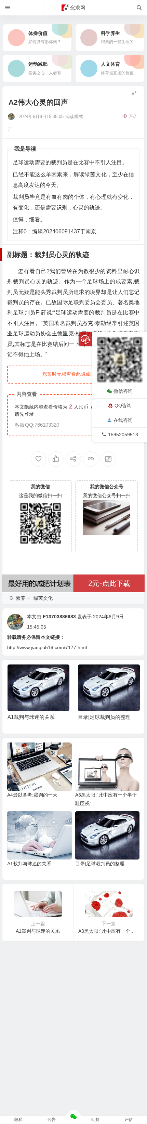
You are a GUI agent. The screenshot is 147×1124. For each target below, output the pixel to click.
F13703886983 (59, 616)
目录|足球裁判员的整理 (104, 717)
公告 (52, 1119)
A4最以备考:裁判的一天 (32, 795)
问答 (95, 1119)
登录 (29, 414)
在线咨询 (123, 420)
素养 (20, 598)
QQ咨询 (123, 405)
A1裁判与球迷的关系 (31, 717)
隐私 (18, 1119)
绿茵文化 (43, 598)
